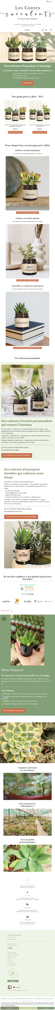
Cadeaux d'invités (11, 952)
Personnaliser (10, 1008)
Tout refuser (28, 1008)
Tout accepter (45, 1008)
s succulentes (12, 963)
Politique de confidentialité (43, 998)
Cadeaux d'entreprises (12, 954)
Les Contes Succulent (13, 935)
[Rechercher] (53, 36)
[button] (6, 118)
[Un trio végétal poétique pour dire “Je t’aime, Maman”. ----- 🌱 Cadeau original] (15, 112)
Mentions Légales (6, 998)
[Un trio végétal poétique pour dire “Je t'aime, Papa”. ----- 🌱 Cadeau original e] (40, 112)
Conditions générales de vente (23, 998)
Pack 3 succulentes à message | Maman (15, 125)
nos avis (6, 610)
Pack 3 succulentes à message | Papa (39, 125)
